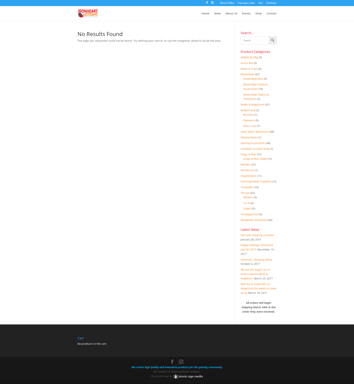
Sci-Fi (246, 203)
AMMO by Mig (249, 57)
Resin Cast (249, 126)
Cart (260, 3)
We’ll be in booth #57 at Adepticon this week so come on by (258, 288)
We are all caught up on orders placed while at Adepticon (255, 274)
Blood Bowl (247, 74)
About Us (231, 13)
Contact (272, 13)
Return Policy (227, 3)
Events (246, 13)
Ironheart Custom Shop (255, 149)
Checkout (271, 3)
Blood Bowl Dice (253, 78)
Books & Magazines (252, 104)
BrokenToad (248, 110)
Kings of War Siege (254, 158)
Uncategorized (249, 214)
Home (205, 13)
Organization (249, 176)
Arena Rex (247, 63)
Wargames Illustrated (254, 220)
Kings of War (248, 154)
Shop (258, 13)
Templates (247, 187)
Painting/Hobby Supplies (256, 181)
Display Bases (249, 137)
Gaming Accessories (253, 143)
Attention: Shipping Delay (256, 259)
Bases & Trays (249, 68)
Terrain (245, 193)
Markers (246, 164)
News (217, 13)
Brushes (248, 114)
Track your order (246, 3)
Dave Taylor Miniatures (255, 131)
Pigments (249, 120)
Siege (246, 208)
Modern (248, 197)
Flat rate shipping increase (257, 235)
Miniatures (247, 170)
